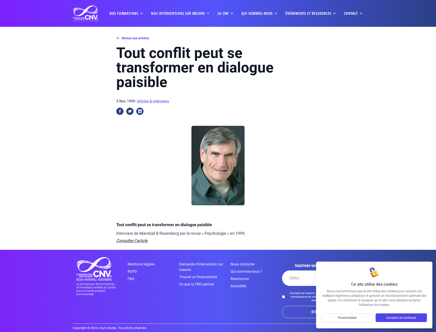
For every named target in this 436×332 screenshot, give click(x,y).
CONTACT (351, 13)
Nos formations (123, 13)
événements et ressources (308, 13)
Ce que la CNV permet (196, 284)
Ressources (239, 279)
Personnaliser (347, 318)
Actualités (238, 286)
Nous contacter (242, 264)
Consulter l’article (132, 240)
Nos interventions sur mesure (178, 13)
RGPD (132, 271)
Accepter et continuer (401, 318)
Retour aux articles (135, 38)
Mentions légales (141, 264)
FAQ (131, 279)
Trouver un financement (198, 277)
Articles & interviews (153, 101)
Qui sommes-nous (257, 13)
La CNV (223, 13)
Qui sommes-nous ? (246, 271)
